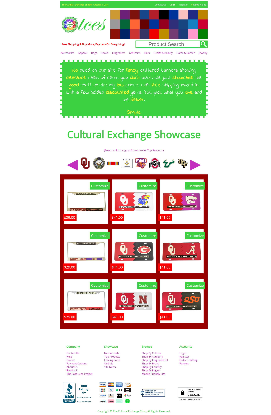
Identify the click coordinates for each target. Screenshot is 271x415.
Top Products (112, 356)
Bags (94, 53)
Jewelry (203, 53)
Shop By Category (152, 356)
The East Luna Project (79, 374)
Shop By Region (151, 370)
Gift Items (135, 53)
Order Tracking (188, 360)
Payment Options (76, 363)
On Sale (108, 363)
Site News (110, 367)
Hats (147, 53)
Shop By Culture (151, 353)
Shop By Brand (150, 363)
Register (183, 4)
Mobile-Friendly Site (153, 374)
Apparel (82, 53)
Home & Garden (185, 53)
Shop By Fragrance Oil (155, 360)
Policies (70, 360)
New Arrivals (111, 353)
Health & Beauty (163, 53)
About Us (71, 367)
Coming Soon (112, 360)
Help (69, 356)
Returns (184, 363)
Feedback (71, 370)
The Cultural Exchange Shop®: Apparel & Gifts (85, 4)
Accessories (67, 53)
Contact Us (160, 4)
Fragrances (118, 53)
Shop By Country (152, 367)
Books (104, 53)
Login (172, 4)
